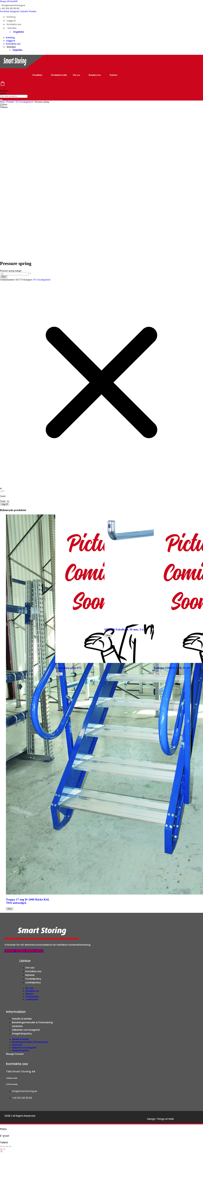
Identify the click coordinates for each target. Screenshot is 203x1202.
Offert (3, 277)
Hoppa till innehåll (8, 1)
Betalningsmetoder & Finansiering (32, 1022)
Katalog (11, 16)
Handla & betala (22, 1018)
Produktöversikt (59, 75)
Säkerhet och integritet (26, 1030)
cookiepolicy (33, 982)
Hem (2, 102)
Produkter (38, 75)
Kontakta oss (14, 24)
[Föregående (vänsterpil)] (1, 1149)
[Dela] (7, 1146)
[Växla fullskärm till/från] (4, 1146)
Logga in (11, 20)
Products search (4, 92)
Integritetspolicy (22, 1033)
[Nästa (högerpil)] (4, 1149)
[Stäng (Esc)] (10, 1146)
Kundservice (95, 75)
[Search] (1, 99)
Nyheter (113, 75)
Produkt (10, 102)
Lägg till (4, 504)
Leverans (17, 1026)
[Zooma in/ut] (1, 1146)
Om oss (76, 75)
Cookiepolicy (33, 978)
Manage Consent (14, 1054)
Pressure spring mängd (10, 270)
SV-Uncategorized (24, 102)
